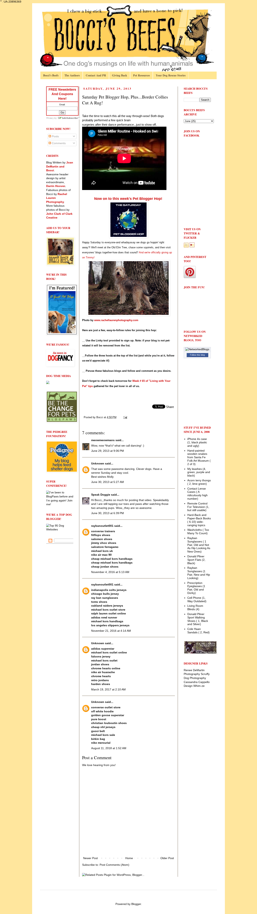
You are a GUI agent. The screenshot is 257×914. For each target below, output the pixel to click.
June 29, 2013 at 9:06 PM (107, 450)
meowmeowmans (103, 440)
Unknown (97, 463)
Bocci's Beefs (50, 75)
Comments (58, 143)
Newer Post (90, 858)
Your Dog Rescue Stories (171, 75)
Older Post (167, 858)
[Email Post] (125, 417)
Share (170, 407)
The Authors (72, 75)
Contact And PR (96, 75)
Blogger (136, 904)
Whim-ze (199, 685)
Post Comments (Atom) (114, 864)
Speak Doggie (100, 494)
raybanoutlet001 (102, 525)
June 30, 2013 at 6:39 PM (107, 513)
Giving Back (119, 75)
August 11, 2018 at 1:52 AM (108, 748)
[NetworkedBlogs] (197, 349)
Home (129, 858)
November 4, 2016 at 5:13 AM (110, 572)
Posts (55, 136)
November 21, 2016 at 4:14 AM (111, 630)
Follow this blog (197, 355)
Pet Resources (141, 75)
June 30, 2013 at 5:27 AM (107, 482)
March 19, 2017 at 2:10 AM (108, 689)
